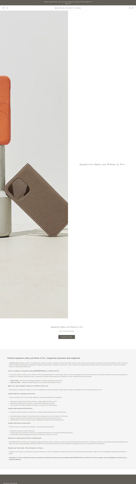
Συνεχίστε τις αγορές (66, 337)
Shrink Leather (14, 380)
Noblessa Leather (15, 382)
